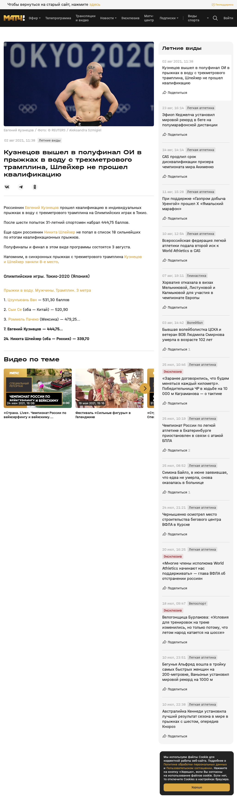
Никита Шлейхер (59, 232)
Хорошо (196, 787)
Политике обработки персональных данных (195, 764)
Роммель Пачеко (23, 319)
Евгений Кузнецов (42, 207)
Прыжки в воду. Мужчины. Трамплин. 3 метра (47, 290)
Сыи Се (15, 309)
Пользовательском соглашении (189, 768)
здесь (94, 4)
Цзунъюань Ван (22, 299)
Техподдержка (224, 4)
